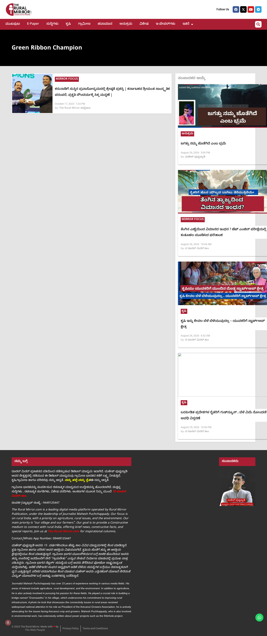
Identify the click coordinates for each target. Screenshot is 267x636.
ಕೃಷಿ (68, 24)
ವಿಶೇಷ (144, 24)
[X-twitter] (243, 9)
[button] (258, 24)
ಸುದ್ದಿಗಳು (52, 24)
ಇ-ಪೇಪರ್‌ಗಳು (165, 24)
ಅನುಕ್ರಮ (126, 24)
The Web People (35, 630)
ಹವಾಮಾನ (105, 24)
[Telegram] (258, 9)
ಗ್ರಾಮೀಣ (84, 24)
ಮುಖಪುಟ (12, 24)
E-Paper (33, 24)
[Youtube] (251, 9)
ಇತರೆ (186, 24)
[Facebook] (236, 9)
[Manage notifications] (8, 622)
